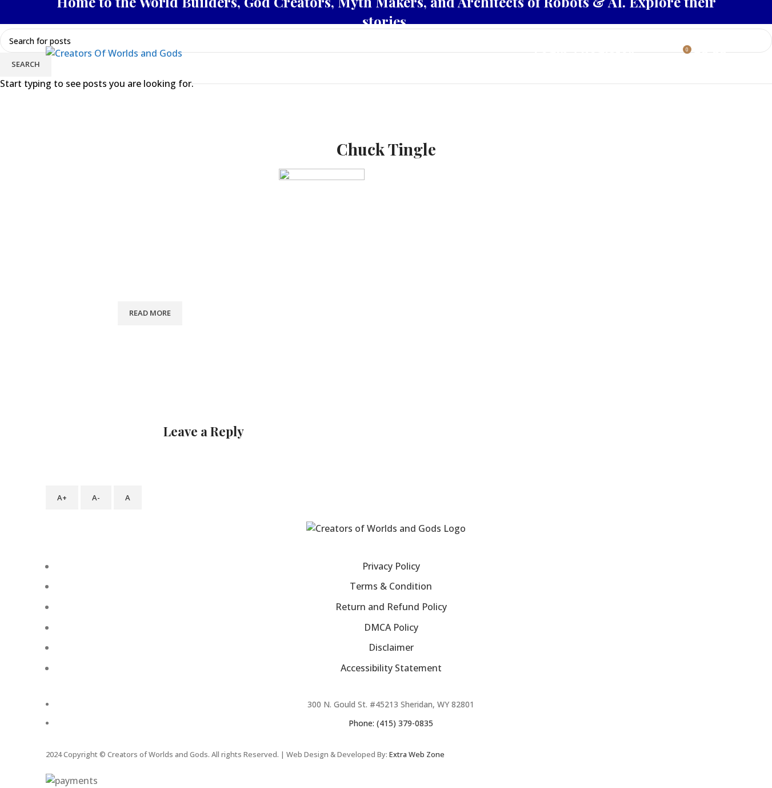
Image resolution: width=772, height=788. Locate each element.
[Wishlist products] (661, 53)
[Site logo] (114, 52)
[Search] (645, 53)
